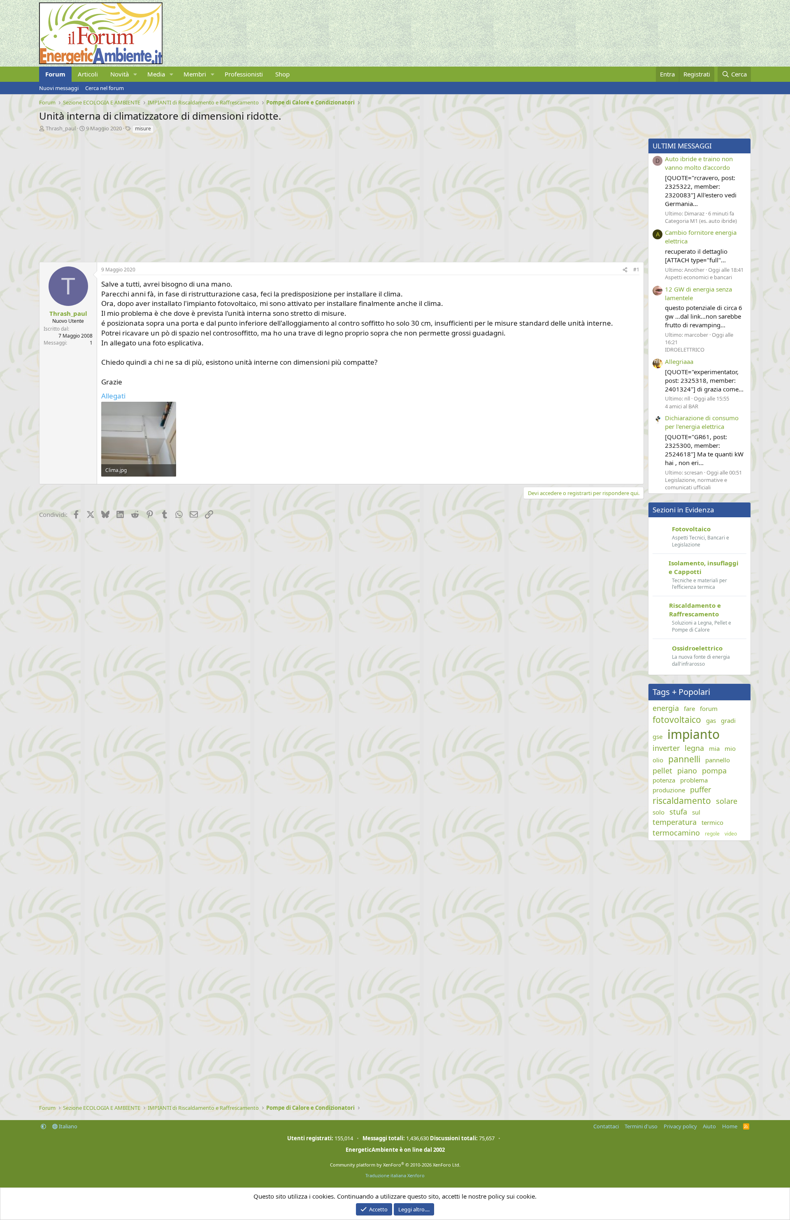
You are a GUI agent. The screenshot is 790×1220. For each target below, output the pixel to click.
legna (694, 748)
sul (696, 812)
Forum (55, 74)
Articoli (88, 74)
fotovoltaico (677, 719)
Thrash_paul (61, 128)
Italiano (67, 1126)
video (731, 834)
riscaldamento (682, 800)
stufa (678, 812)
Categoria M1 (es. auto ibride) (701, 221)
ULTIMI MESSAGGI (682, 145)
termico (712, 822)
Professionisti (244, 74)
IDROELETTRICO (684, 349)
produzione (669, 790)
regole (712, 834)
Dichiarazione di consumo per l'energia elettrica (702, 422)
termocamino (676, 833)
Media (156, 74)
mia (714, 748)
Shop (282, 74)
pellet (662, 771)
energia (666, 708)
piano (687, 771)
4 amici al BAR (681, 406)
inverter (666, 748)
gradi (728, 720)
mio (730, 748)
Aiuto (709, 1126)
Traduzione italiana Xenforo (395, 1175)
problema (694, 780)
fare (689, 708)
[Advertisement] (286, 195)
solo (659, 812)
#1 (636, 269)
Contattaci (606, 1126)
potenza (664, 780)
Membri (195, 74)
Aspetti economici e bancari (698, 277)
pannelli (684, 759)
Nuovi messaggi (59, 88)
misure (143, 128)
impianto (693, 734)
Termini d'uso (641, 1126)
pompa (714, 771)
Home (729, 1126)
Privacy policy (680, 1126)
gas (711, 720)
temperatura (675, 822)
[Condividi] (625, 270)
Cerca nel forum (104, 88)
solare (726, 801)
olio (658, 760)
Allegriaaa (679, 361)
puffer (700, 789)
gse (657, 736)
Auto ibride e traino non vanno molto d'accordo (699, 163)
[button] (135, 74)
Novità (119, 74)
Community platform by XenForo (395, 1165)
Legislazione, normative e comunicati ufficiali (696, 483)
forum (709, 708)
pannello (717, 760)
